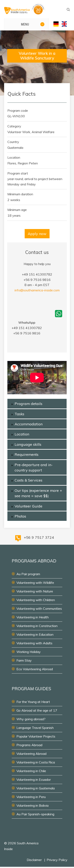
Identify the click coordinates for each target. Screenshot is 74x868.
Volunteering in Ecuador (33, 779)
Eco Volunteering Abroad (34, 669)
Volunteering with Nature (34, 591)
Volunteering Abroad (31, 754)
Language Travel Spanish (35, 728)
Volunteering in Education (34, 634)
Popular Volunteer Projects (35, 736)
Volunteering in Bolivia (32, 805)
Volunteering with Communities (39, 608)
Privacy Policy (57, 860)
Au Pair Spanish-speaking (35, 814)
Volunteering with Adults (34, 643)
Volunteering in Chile (31, 771)
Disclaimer (34, 860)
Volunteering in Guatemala (35, 788)
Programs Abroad (29, 745)
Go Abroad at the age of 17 (36, 710)
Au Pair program (28, 574)
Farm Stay (24, 660)
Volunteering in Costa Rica (35, 762)
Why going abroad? (30, 719)
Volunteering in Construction (37, 626)
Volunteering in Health (32, 617)
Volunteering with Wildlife (35, 583)
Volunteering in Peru (31, 797)
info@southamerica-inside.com (37, 290)
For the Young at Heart (33, 702)
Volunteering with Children (35, 600)
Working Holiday (28, 652)
